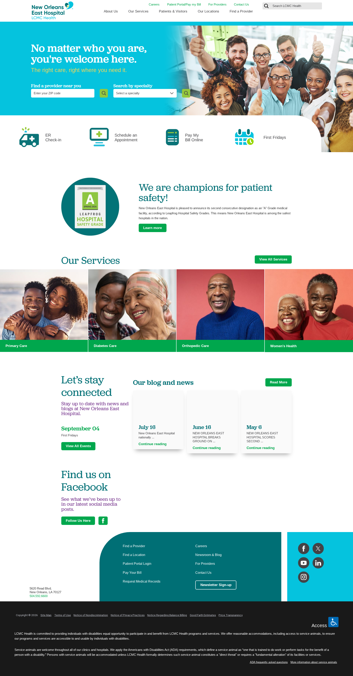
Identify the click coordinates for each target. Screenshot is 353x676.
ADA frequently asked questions (269, 662)
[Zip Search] (104, 93)
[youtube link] (303, 562)
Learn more (152, 228)
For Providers (217, 4)
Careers (154, 4)
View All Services (273, 259)
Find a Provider (241, 11)
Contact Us (241, 4)
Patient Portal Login (137, 563)
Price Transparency (230, 615)
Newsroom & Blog (208, 555)
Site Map (45, 615)
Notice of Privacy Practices (128, 615)
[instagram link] (303, 577)
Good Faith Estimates (203, 615)
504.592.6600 (39, 596)
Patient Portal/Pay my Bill (184, 4)
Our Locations (208, 11)
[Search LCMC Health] (266, 6)
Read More (278, 382)
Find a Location (134, 555)
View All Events (78, 446)
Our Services (138, 11)
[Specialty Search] (186, 93)
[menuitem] (111, 13)
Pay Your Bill (132, 572)
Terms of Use (62, 615)
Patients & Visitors (173, 11)
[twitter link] (318, 548)
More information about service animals (313, 662)
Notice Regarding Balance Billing (167, 615)
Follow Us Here (78, 521)
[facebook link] (303, 548)
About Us (111, 11)
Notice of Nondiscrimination (91, 615)
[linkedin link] (318, 562)
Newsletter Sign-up (215, 585)
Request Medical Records (141, 581)
